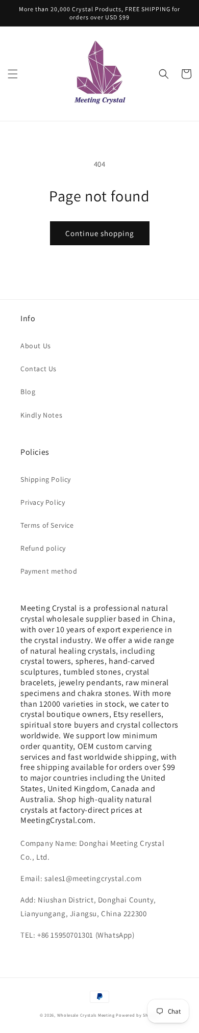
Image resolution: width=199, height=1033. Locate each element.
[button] (13, 74)
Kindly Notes (41, 415)
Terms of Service (47, 525)
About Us (35, 345)
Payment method (48, 571)
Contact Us (38, 368)
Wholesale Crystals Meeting (86, 1015)
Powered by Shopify (137, 1015)
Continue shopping (99, 233)
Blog (27, 391)
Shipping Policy (45, 479)
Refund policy (43, 548)
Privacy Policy (42, 502)
